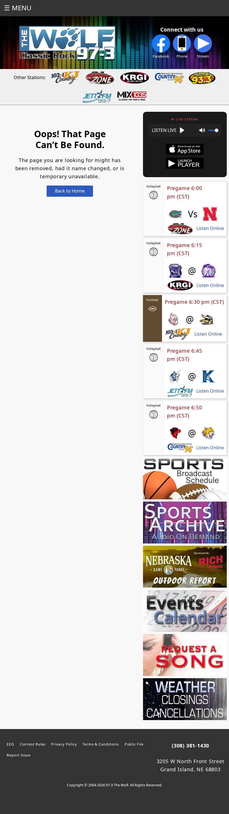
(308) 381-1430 (190, 745)
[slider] (213, 130)
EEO (10, 744)
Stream (203, 56)
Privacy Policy (64, 744)
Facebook (161, 56)
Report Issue (18, 755)
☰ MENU (18, 7)
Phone (181, 56)
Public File (134, 744)
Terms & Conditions (100, 744)
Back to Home (70, 191)
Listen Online (210, 228)
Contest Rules (33, 744)
